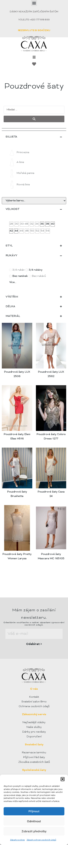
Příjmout (34, 811)
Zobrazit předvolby (34, 831)
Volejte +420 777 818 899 (34, 19)
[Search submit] (34, 119)
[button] (62, 779)
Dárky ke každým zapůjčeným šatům (34, 11)
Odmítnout (34, 821)
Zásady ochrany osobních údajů (41, 840)
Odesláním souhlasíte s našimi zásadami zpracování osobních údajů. (34, 623)
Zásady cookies (17, 840)
